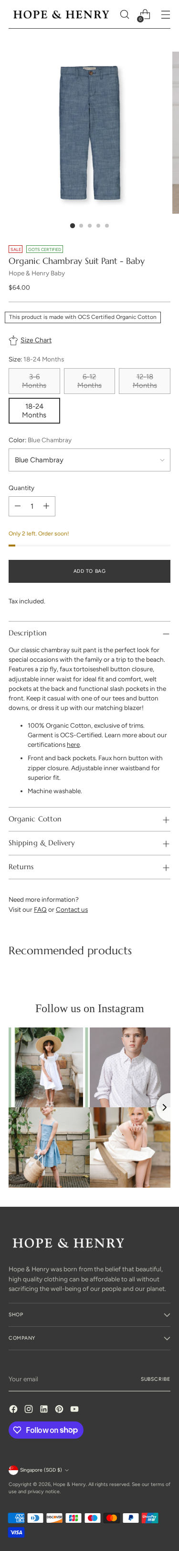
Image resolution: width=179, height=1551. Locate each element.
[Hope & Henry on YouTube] (75, 1410)
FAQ (40, 909)
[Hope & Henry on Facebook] (14, 1410)
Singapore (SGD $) (41, 1470)
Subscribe (155, 1379)
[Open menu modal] (165, 14)
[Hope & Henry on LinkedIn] (45, 1410)
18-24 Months (34, 410)
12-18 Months (145, 381)
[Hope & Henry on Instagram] (29, 1410)
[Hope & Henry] (61, 14)
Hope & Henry (69, 1484)
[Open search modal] (124, 14)
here (73, 744)
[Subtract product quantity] (17, 506)
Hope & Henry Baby (37, 273)
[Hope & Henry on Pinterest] (60, 1410)
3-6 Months (34, 381)
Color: (40, 440)
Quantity (21, 488)
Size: (36, 359)
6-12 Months (89, 381)
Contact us (72, 909)
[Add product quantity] (46, 506)
